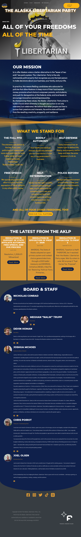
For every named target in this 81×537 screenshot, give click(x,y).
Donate (26, 2)
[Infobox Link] (67, 518)
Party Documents (29, 8)
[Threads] (53, 495)
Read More (13, 262)
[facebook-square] (31, 324)
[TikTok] (47, 495)
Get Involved (45, 2)
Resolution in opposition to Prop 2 (67, 240)
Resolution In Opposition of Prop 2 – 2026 (40, 240)
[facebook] (14, 343)
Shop (31, 2)
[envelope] (14, 313)
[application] (49, 3)
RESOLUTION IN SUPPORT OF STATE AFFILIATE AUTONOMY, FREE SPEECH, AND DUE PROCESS (13, 242)
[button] (71, 5)
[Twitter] (40, 495)
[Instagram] (34, 495)
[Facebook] (28, 495)
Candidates (37, 2)
